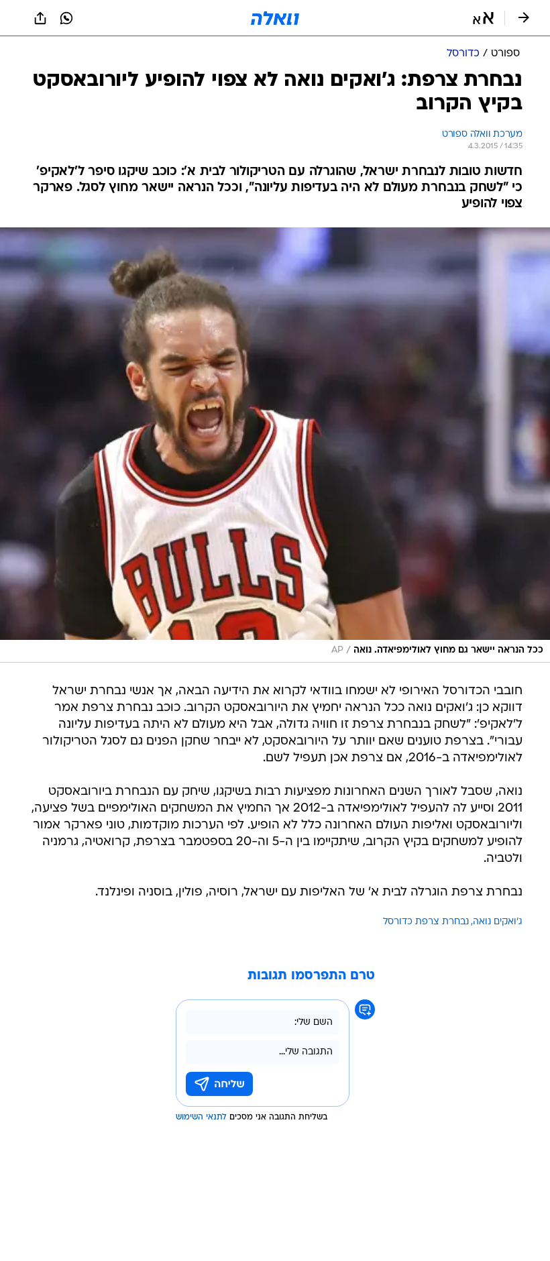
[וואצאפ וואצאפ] (66, 18)
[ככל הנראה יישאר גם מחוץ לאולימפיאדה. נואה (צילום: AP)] (275, 445)
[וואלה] (275, 18)
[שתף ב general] (40, 18)
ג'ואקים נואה (497, 922)
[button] (483, 18)
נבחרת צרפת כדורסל (426, 922)
